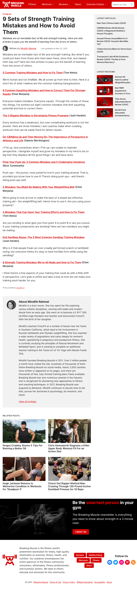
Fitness (7, 14)
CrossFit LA (20, 288)
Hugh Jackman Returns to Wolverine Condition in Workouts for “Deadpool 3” (22, 486)
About (109, 582)
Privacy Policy (69, 582)
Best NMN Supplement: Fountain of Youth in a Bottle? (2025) (123, 93)
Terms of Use (55, 582)
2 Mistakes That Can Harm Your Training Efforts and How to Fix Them (43, 212)
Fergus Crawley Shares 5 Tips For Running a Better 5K (22, 447)
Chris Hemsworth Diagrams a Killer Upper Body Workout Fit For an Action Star (68, 448)
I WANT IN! (80, 531)
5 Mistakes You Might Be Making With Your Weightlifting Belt (39, 186)
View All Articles (27, 401)
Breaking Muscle (41, 582)
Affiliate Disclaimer (85, 582)
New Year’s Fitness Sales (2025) (111, 23)
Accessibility (99, 582)
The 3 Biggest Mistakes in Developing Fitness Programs (36, 115)
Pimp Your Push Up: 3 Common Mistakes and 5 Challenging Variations (44, 161)
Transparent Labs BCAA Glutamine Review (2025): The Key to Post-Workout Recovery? (112, 59)
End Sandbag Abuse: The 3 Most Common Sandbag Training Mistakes (44, 237)
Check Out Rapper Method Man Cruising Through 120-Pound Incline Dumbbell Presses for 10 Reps (69, 486)
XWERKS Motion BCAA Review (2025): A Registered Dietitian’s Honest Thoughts (111, 31)
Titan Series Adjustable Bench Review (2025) (123, 102)
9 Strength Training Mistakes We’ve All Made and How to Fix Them (42, 262)
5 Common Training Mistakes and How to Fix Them (33, 72)
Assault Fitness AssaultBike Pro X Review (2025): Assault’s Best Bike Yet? (112, 41)
